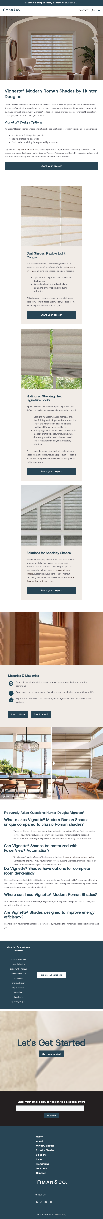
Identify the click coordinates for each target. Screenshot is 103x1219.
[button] (98, 10)
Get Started (41, 714)
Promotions (42, 1164)
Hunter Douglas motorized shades (78, 857)
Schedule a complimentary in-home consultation (50, 2)
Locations (41, 1168)
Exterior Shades (45, 1150)
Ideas (39, 1159)
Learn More (18, 714)
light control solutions (27, 149)
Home (39, 1136)
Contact (84, 10)
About (39, 1141)
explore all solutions (51, 975)
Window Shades (45, 1145)
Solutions (41, 1154)
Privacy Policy (60, 1214)
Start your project (51, 165)
